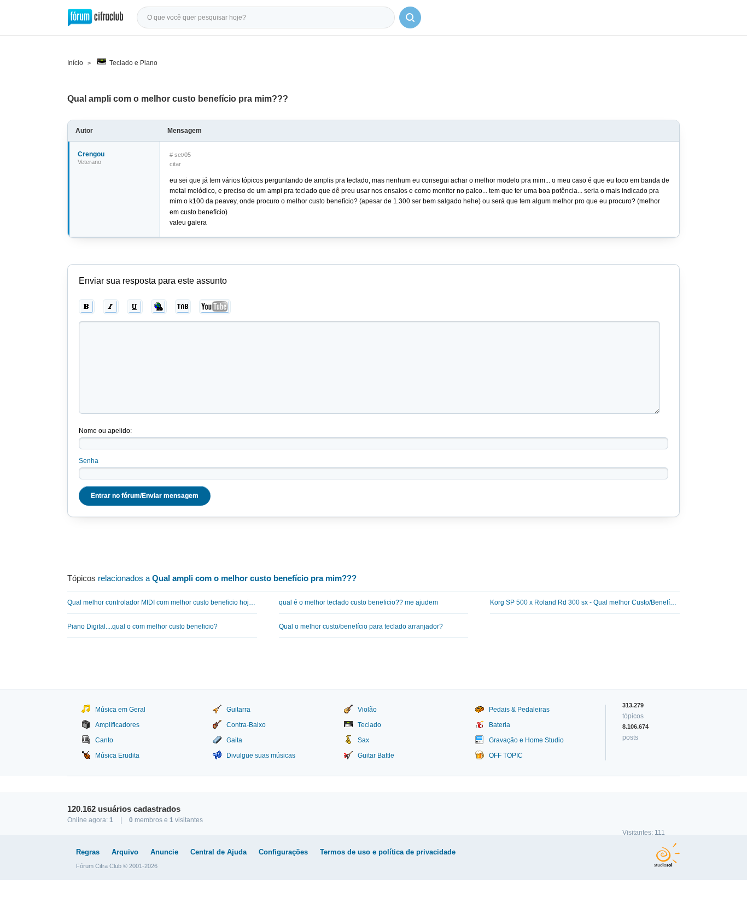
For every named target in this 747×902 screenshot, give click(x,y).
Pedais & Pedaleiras (519, 709)
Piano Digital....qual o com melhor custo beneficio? (142, 626)
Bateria (499, 725)
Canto (104, 740)
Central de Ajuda (218, 852)
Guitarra (238, 709)
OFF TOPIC (506, 755)
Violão (367, 709)
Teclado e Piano (133, 63)
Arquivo (125, 852)
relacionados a (227, 578)
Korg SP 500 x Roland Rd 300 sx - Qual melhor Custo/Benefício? (585, 602)
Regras (88, 852)
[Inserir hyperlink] (159, 306)
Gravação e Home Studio (526, 740)
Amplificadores (117, 725)
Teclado (369, 725)
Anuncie (164, 852)
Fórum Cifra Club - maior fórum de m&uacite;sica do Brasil (95, 17)
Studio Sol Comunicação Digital (667, 855)
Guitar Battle (376, 755)
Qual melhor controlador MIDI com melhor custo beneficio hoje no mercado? (162, 602)
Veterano (89, 162)
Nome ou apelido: (105, 431)
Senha (88, 461)
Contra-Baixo (246, 725)
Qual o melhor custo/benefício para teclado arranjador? (361, 626)
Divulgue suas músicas (260, 755)
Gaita (234, 740)
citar (175, 164)
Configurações (283, 852)
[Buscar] (410, 17)
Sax (363, 740)
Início (75, 63)
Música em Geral (120, 709)
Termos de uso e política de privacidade (388, 852)
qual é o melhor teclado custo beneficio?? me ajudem (358, 602)
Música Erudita (117, 755)
